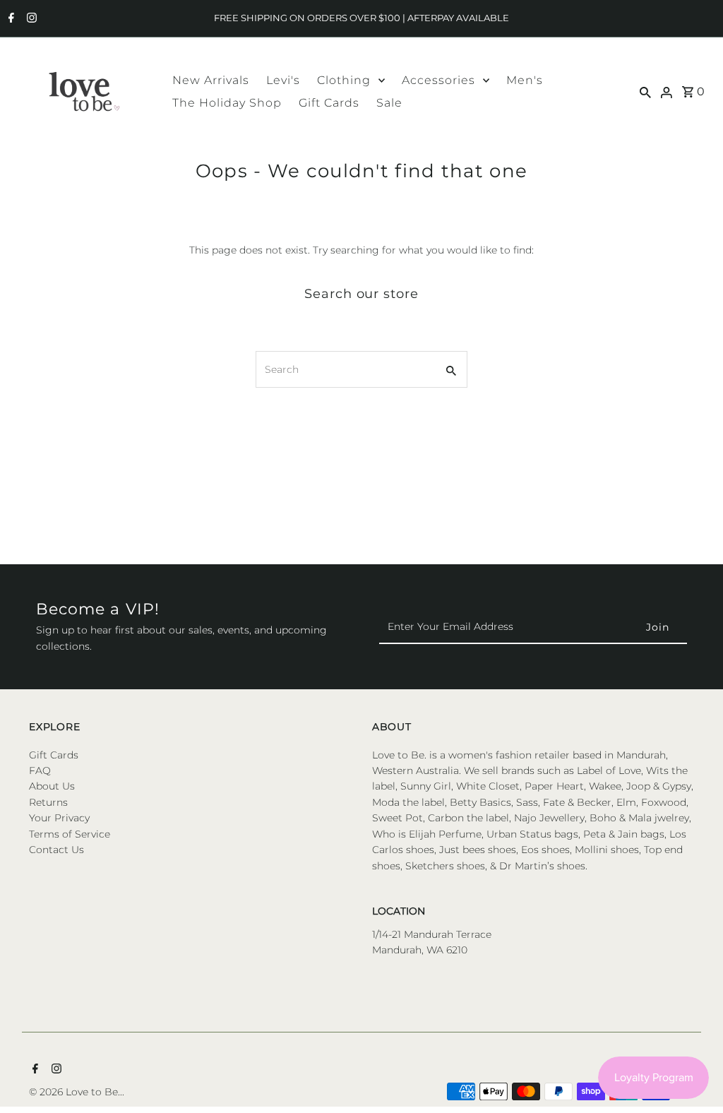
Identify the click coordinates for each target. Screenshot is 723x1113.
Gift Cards (329, 102)
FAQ (40, 770)
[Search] (645, 91)
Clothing (344, 80)
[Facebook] (9, 19)
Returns (48, 802)
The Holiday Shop (227, 102)
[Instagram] (30, 19)
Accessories (438, 80)
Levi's (283, 80)
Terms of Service (69, 834)
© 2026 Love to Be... (76, 1091)
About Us (52, 786)
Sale (389, 102)
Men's (524, 80)
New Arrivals (210, 80)
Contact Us (56, 849)
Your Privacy (59, 817)
